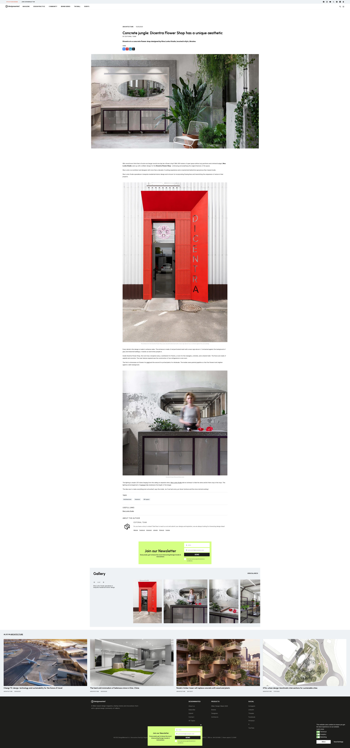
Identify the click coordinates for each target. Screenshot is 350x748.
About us (192, 706)
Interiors (137, 499)
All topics (146, 499)
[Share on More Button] (136, 49)
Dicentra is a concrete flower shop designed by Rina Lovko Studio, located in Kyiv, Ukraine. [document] (159, 41)
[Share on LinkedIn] (130, 49)
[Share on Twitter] (133, 49)
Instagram (149, 530)
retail (148, 362)
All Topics (192, 721)
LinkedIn (251, 710)
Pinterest (161, 530)
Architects (214, 717)
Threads (251, 713)
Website (136, 530)
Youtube (168, 530)
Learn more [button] (320, 729)
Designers (214, 713)
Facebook (142, 530)
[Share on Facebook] (124, 49)
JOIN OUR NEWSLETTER (28, 1)
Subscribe (192, 710)
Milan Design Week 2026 (219, 706)
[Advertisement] (175, 17)
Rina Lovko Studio (176, 482)
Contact (191, 717)
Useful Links (128, 508)
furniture (142, 485)
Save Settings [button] (338, 742)
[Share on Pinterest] (127, 49)
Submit (191, 713)
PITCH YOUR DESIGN (12, 1)
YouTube (251, 728)
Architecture (128, 26)
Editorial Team (130, 36)
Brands (213, 710)
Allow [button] (323, 742)
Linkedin (155, 530)
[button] (318, 732)
